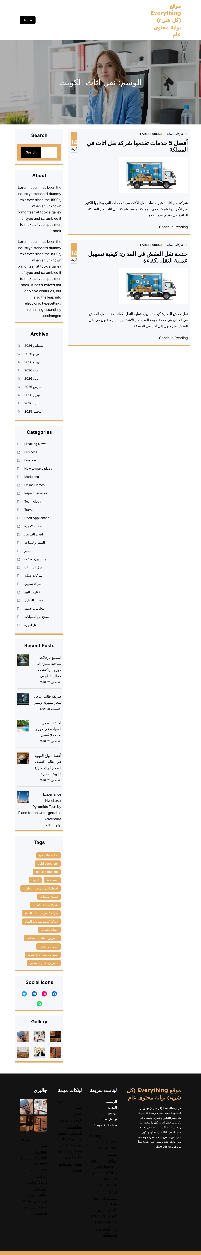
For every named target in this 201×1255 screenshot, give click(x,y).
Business (30, 452)
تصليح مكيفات (49, 896)
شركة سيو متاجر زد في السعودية (34, 1207)
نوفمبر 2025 (32, 411)
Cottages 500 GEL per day (103, 1142)
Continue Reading (173, 227)
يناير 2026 (31, 403)
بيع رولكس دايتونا (39, 1176)
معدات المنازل (33, 600)
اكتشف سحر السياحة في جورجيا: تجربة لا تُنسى (47, 729)
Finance (30, 460)
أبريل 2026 (31, 378)
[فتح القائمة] (135, 20)
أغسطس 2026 (34, 346)
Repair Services (35, 493)
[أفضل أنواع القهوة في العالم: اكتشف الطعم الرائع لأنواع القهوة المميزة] (23, 759)
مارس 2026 (32, 387)
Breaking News (35, 444)
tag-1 (35, 880)
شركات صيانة (175, 134)
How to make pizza (38, 468)
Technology (32, 501)
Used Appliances (36, 518)
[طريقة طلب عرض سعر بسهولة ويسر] (23, 700)
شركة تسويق (32, 584)
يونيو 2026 (31, 362)
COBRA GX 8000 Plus (105, 1179)
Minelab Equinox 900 (40, 1164)
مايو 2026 (31, 370)
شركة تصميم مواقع (108, 1154)
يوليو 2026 (31, 354)
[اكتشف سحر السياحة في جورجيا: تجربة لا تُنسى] (23, 726)
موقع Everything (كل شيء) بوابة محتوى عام (165, 20)
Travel (28, 510)
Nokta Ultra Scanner (110, 1191)
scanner (52, 880)
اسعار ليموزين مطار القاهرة (40, 888)
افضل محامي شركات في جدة (70, 1139)
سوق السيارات (33, 567)
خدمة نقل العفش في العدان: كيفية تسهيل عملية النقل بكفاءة (138, 257)
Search (31, 152)
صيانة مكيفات (49, 930)
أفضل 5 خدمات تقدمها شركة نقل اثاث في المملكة (137, 146)
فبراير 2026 (32, 395)
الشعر (28, 551)
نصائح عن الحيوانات (36, 617)
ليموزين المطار (48, 946)
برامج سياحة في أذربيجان (71, 1126)
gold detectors (48, 863)
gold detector (48, 855)
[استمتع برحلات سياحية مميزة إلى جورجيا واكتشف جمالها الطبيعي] (23, 661)
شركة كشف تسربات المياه (41, 921)
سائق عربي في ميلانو (37, 1188)
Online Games (34, 485)
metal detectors (47, 872)
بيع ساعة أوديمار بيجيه (70, 1157)
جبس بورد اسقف (35, 559)
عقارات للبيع (32, 592)
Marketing (31, 477)
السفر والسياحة (34, 542)
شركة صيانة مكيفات (45, 905)
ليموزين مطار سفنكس (44, 963)
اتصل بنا (28, 20)
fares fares (150, 134)
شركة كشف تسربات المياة (41, 913)
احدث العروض (33, 534)
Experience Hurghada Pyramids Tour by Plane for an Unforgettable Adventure (39, 806)
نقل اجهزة (30, 625)
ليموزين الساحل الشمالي (42, 938)
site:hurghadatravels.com (104, 1222)
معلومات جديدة (34, 608)
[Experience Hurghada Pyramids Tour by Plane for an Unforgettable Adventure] (23, 798)
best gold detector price (104, 1166)
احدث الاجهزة (33, 526)
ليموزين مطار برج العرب (43, 954)
